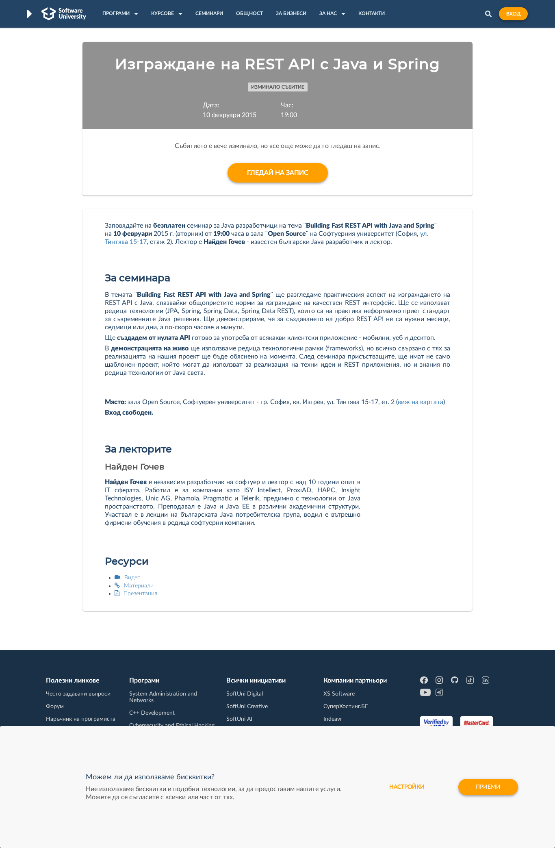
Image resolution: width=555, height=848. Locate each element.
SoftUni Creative (247, 706)
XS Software (339, 694)
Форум (55, 706)
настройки (407, 787)
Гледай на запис (277, 173)
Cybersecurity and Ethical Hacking (172, 725)
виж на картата (420, 402)
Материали (139, 586)
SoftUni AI (239, 719)
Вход (513, 13)
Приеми (488, 787)
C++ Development (152, 713)
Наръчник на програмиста (80, 719)
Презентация (140, 593)
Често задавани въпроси (78, 694)
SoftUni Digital (244, 694)
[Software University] (63, 13)
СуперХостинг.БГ (345, 706)
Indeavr (332, 719)
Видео (132, 578)
